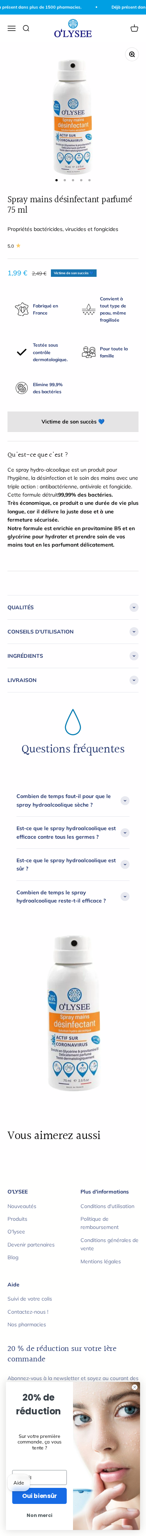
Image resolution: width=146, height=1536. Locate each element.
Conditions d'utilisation (107, 1206)
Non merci (39, 1515)
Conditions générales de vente (109, 1244)
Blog (12, 1257)
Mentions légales (100, 1261)
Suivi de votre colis (29, 1298)
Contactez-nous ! (27, 1311)
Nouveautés (21, 1206)
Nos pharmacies (26, 1324)
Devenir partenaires (31, 1244)
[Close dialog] (135, 1387)
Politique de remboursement (99, 1223)
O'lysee (16, 1231)
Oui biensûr (39, 1496)
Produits (17, 1219)
